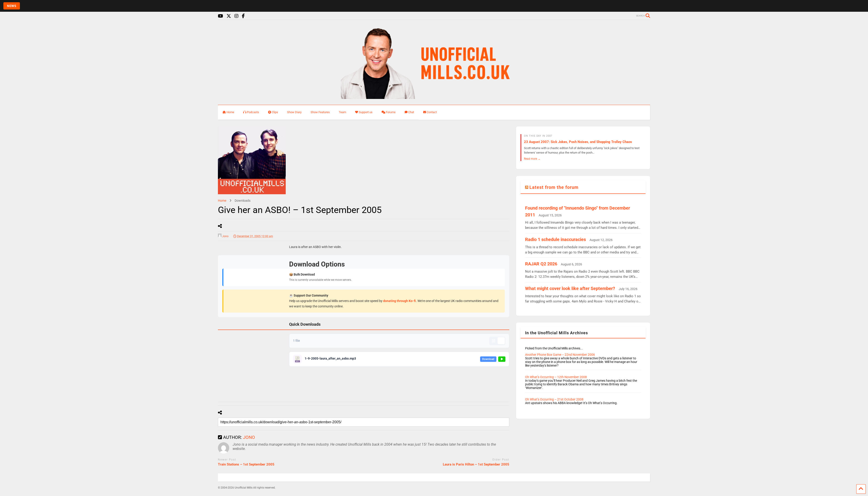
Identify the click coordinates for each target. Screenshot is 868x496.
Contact (432, 112)
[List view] (501, 340)
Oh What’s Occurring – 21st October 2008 (554, 399)
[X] (228, 16)
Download (488, 359)
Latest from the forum (553, 187)
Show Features (320, 112)
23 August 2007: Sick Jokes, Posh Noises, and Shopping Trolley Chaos (578, 142)
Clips (275, 112)
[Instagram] (236, 16)
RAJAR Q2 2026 (541, 264)
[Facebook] (243, 16)
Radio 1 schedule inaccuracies (555, 239)
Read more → (532, 158)
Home (230, 112)
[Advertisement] (252, 316)
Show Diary (294, 112)
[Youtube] (220, 16)
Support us (366, 112)
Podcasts (253, 112)
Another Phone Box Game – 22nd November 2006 (560, 354)
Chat (411, 112)
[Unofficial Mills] (434, 97)
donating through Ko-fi (399, 301)
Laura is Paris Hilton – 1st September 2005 (476, 464)
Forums (391, 112)
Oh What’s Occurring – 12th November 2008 (556, 377)
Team (342, 112)
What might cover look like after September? (570, 288)
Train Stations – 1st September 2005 (246, 464)
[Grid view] (493, 340)
